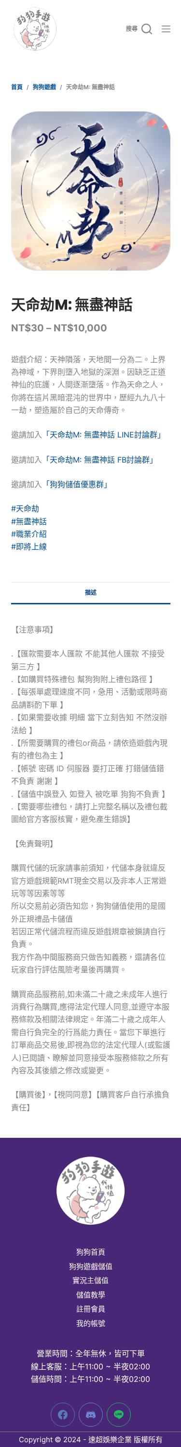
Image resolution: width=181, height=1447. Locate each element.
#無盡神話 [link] (29, 521)
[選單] (166, 29)
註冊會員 (90, 1309)
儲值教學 (90, 1295)
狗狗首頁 (90, 1252)
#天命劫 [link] (25, 508)
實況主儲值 (90, 1280)
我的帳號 (90, 1323)
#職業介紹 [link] (29, 534)
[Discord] (91, 1415)
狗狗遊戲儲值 (90, 1266)
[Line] (119, 1415)
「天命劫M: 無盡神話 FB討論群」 (99, 459)
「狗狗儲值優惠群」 (76, 484)
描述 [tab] (91, 592)
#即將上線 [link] (29, 546)
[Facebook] (63, 1415)
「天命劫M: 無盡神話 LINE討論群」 (103, 434)
